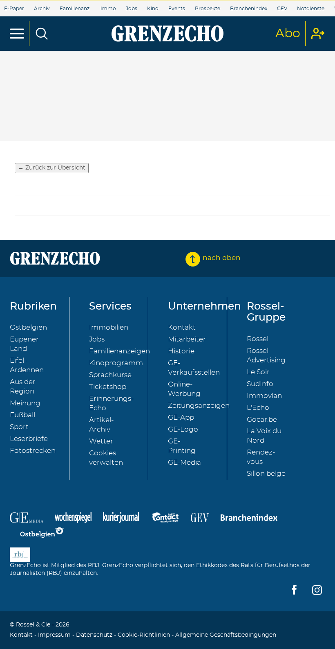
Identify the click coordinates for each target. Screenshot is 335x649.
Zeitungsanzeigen (199, 405)
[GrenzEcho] (167, 33)
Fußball (22, 415)
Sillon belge (266, 473)
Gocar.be (262, 419)
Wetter (101, 441)
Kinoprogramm (116, 363)
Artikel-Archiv (101, 424)
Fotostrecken (33, 450)
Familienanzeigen (119, 351)
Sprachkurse (110, 374)
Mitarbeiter (187, 339)
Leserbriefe (29, 438)
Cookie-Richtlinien (144, 635)
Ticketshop (107, 386)
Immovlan (264, 395)
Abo (287, 33)
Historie (181, 351)
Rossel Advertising (266, 355)
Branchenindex (248, 8)
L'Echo (258, 407)
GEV (282, 8)
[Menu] (17, 33)
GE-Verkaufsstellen (194, 368)
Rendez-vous (261, 457)
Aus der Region (23, 386)
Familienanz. (75, 8)
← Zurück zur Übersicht (51, 168)
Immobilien (108, 327)
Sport (19, 426)
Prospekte (207, 8)
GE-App (181, 417)
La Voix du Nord (264, 435)
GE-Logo (183, 429)
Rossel (257, 338)
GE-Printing (182, 446)
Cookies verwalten (106, 458)
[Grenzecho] (55, 258)
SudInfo (260, 383)
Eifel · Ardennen (27, 365)
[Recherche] (41, 33)
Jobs (131, 8)
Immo (108, 8)
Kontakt (182, 327)
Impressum (54, 635)
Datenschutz (94, 635)
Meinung (25, 403)
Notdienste (310, 8)
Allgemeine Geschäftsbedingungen (225, 635)
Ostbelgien (28, 327)
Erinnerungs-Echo (111, 403)
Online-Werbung (184, 389)
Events (176, 8)
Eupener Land (24, 344)
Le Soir (258, 372)
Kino (153, 8)
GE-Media (184, 462)
